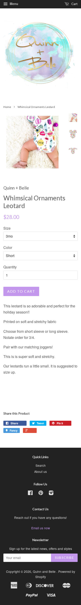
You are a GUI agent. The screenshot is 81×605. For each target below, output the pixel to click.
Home (7, 107)
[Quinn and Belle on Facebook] (30, 493)
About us (40, 471)
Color (7, 247)
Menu (13, 3)
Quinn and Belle (44, 571)
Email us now (40, 528)
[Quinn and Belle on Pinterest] (40, 493)
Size (7, 228)
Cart (74, 4)
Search (41, 465)
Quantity (10, 267)
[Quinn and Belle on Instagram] (51, 493)
